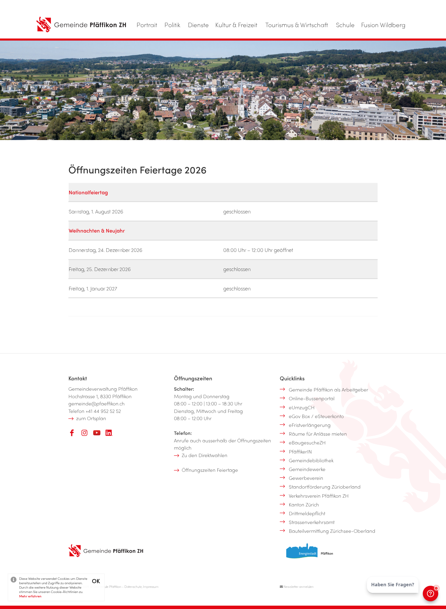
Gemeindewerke (307, 469)
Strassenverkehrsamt (311, 522)
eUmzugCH (302, 407)
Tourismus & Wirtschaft (296, 24)
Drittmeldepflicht (307, 513)
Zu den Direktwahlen (204, 455)
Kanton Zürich (304, 504)
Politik (172, 24)
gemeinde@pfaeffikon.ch (96, 403)
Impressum (150, 586)
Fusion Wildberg (383, 24)
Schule (345, 24)
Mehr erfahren (30, 595)
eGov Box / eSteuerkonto (316, 416)
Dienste (198, 24)
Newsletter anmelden (298, 586)
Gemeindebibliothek (311, 460)
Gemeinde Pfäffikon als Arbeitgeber (328, 389)
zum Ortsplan (91, 418)
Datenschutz (133, 586)
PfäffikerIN (300, 451)
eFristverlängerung (310, 424)
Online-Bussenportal (311, 398)
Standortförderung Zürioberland (325, 486)
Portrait (147, 24)
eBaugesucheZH (307, 442)
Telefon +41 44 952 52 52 (94, 410)
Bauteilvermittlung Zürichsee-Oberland (332, 530)
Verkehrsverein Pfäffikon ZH (319, 495)
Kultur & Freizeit (236, 24)
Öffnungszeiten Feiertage (210, 469)
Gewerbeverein (306, 477)
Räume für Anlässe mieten (318, 433)
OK (96, 580)
